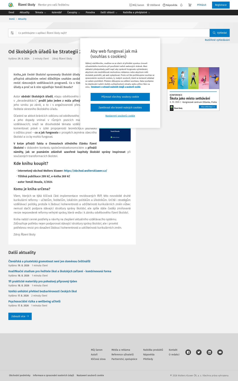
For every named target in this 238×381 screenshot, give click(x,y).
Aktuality (22, 19)
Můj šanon (96, 349)
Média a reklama (121, 349)
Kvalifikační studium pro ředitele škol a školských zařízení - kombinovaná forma (59, 271)
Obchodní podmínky (19, 375)
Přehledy (148, 359)
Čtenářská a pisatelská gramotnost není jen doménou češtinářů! (49, 261)
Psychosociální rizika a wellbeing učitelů (34, 301)
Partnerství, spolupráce (124, 359)
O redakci (174, 354)
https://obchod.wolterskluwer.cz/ (85, 170)
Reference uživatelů (123, 354)
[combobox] (119, 33)
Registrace (221, 4)
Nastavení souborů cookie (90, 375)
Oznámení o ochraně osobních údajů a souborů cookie (115, 87)
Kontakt (173, 349)
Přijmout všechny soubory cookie (120, 96)
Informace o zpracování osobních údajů (53, 375)
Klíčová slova (98, 359)
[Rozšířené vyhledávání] (12, 33)
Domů (12, 19)
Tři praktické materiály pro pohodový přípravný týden (42, 281)
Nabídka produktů (153, 349)
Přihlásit (201, 4)
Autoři (94, 354)
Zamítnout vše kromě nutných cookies (120, 107)
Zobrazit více (18, 316)
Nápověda (171, 5)
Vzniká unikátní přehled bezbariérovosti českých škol (42, 291)
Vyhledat (222, 32)
